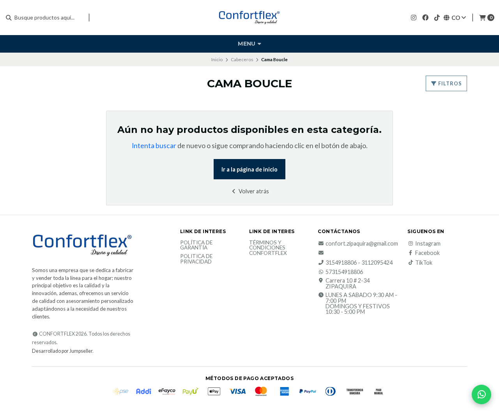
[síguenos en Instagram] (414, 17)
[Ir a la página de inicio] (249, 17)
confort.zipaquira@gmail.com (362, 243)
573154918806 (344, 272)
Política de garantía (196, 245)
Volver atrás (253, 191)
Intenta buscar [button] (154, 145)
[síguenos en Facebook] (425, 17)
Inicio (217, 59)
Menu (247, 43)
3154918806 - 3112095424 (359, 262)
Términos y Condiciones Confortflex (268, 248)
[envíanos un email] (322, 253)
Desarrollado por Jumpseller (62, 351)
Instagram (428, 243)
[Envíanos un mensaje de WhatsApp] (481, 394)
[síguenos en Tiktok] (437, 17)
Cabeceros (242, 59)
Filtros (449, 83)
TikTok (423, 262)
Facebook (427, 253)
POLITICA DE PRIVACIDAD (196, 259)
